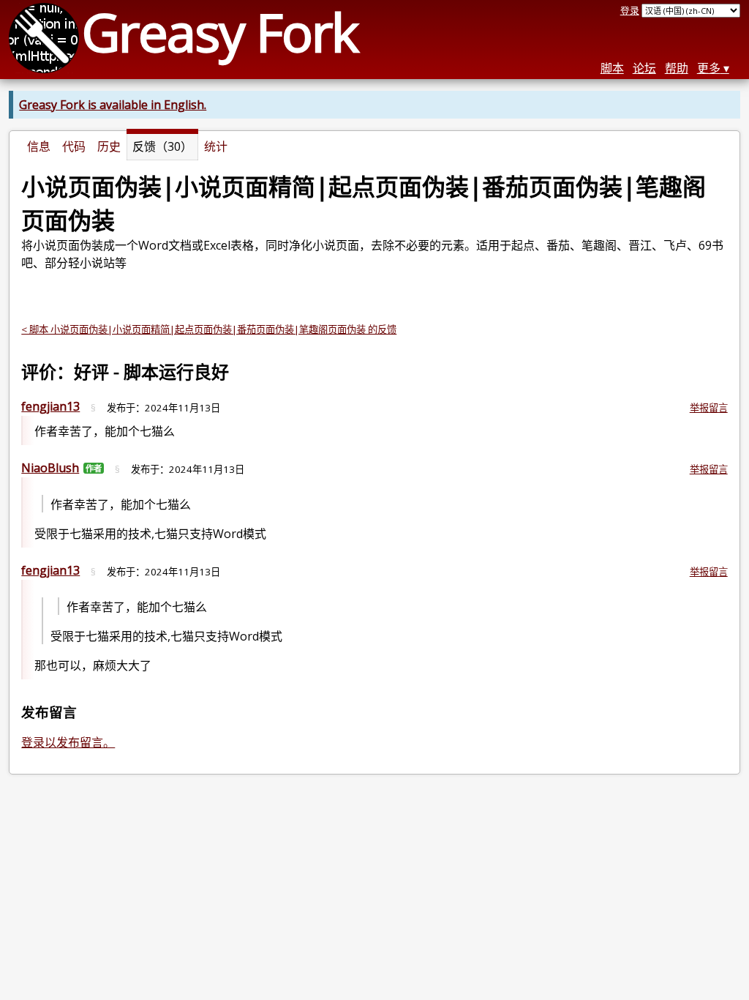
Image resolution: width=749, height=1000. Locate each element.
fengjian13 (50, 406)
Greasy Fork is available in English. (112, 105)
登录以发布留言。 (68, 742)
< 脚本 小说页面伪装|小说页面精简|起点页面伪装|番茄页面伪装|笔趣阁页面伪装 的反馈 (208, 329)
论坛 (644, 68)
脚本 (612, 68)
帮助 (676, 68)
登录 (629, 10)
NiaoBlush (50, 468)
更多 (708, 68)
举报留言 (709, 407)
